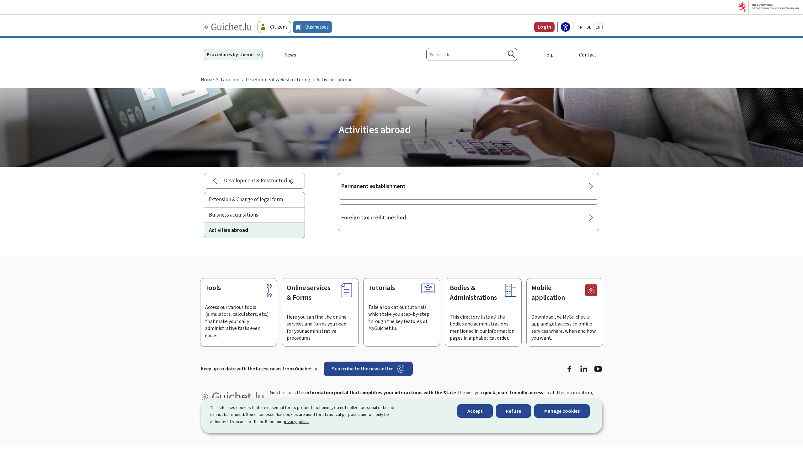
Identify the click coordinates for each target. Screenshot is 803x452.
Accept (475, 411)
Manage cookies (562, 411)
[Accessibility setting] (565, 27)
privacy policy (296, 422)
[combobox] (471, 54)
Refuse (513, 411)
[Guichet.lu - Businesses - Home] (227, 27)
